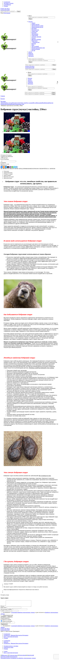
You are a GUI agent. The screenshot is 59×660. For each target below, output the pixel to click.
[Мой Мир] (6, 167)
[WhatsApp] (12, 167)
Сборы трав (34, 31)
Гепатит (33, 38)
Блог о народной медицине (11, 636)
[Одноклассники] (4, 167)
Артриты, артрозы (36, 36)
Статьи (5, 651)
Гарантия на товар (8, 647)
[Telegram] (17, 167)
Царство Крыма (35, 49)
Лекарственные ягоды (37, 27)
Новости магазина (7, 621)
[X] (8, 167)
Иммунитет (34, 40)
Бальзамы (33, 32)
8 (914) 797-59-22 (5, 8)
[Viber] (10, 167)
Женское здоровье (36, 39)
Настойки (34, 28)
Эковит (33, 23)
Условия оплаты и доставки (11, 646)
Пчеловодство (35, 29)
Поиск (18, 11)
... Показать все (35, 42)
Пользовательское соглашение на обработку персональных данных (18, 658)
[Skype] (14, 167)
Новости (6, 642)
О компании (7, 634)
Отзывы (6, 638)
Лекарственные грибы (37, 25)
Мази (32, 45)
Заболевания (34, 34)
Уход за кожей (35, 46)
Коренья (33, 43)
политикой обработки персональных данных (23, 612)
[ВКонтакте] (1, 167)
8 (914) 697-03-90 (5, 10)
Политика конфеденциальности (9, 656)
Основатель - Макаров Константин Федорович (16, 635)
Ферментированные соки (38, 47)
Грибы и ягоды (35, 24)
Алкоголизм (34, 35)
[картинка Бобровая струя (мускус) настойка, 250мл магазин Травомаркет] (17, 131)
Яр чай (33, 50)
